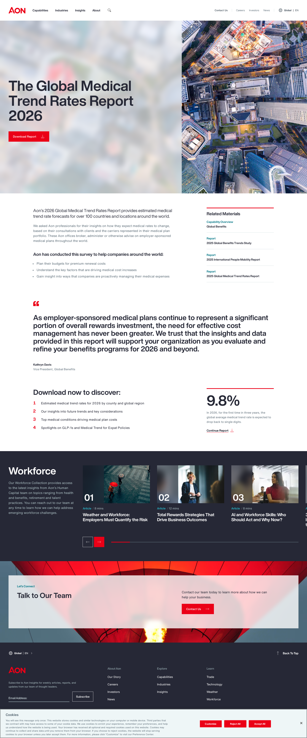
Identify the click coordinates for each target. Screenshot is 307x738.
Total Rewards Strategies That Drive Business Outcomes (185, 517)
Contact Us (221, 10)
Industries (61, 10)
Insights (80, 10)
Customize (210, 723)
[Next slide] (99, 542)
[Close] (301, 723)
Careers (240, 10)
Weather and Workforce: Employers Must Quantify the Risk (115, 517)
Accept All (259, 723)
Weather (212, 692)
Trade (210, 677)
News (266, 10)
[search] (109, 10)
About (96, 10)
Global (291, 10)
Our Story (114, 677)
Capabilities (40, 10)
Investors (254, 10)
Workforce (214, 699)
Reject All (235, 723)
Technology (214, 684)
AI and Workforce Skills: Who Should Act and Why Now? (258, 517)
